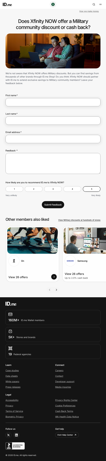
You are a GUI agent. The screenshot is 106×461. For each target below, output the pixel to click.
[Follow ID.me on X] (8, 435)
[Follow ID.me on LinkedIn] (16, 435)
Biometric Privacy (15, 416)
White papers (12, 381)
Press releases (13, 387)
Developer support (64, 381)
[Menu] (100, 4)
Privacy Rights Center (66, 400)
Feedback (12, 150)
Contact (59, 376)
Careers (59, 370)
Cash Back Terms (64, 411)
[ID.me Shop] (9, 4)
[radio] (14, 189)
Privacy (9, 405)
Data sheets (12, 376)
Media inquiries (63, 387)
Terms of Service (14, 411)
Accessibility (12, 400)
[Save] (53, 231)
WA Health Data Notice (67, 416)
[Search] (94, 4)
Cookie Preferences (65, 405)
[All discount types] (53, 4)
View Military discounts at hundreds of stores (79, 220)
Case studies (12, 370)
